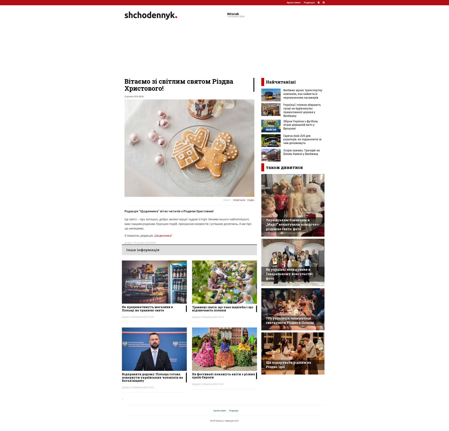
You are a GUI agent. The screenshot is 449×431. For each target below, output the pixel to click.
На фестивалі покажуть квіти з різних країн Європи (223, 375)
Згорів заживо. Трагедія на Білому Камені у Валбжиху (301, 152)
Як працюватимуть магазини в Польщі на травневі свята (147, 308)
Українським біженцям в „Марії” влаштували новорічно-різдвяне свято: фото (293, 224)
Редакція (309, 2)
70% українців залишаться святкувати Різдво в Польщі (290, 320)
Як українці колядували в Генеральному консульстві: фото (289, 273)
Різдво (250, 200)
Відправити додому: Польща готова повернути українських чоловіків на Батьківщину (152, 377)
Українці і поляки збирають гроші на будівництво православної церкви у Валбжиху (302, 110)
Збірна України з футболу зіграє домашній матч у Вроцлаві (300, 125)
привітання (239, 200)
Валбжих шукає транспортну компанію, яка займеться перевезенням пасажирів (302, 94)
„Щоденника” (162, 236)
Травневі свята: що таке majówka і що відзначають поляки (222, 308)
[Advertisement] (224, 48)
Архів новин (294, 2)
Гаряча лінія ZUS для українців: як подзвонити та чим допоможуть (302, 139)
